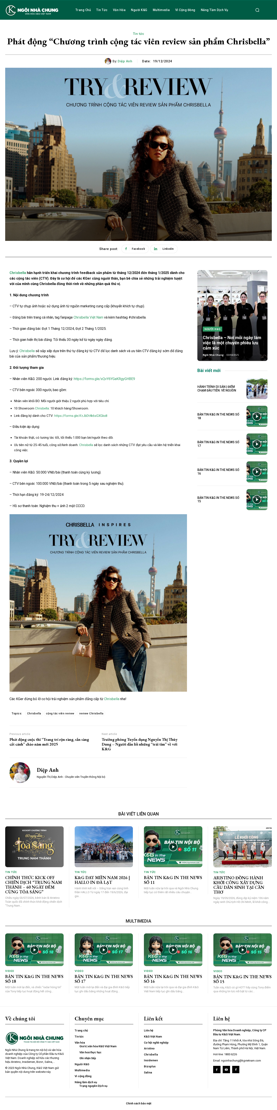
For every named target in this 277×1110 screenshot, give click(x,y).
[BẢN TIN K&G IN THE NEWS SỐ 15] (256, 499)
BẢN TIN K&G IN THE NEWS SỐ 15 (218, 499)
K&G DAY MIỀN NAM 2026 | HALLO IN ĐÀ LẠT (102, 880)
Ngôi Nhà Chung (213, 354)
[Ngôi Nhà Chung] (236, 1069)
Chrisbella (18, 273)
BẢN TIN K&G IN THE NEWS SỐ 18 (34, 979)
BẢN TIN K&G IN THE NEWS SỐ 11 (173, 880)
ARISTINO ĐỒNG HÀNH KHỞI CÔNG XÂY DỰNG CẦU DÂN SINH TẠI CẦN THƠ (238, 885)
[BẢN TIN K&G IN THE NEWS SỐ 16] (256, 471)
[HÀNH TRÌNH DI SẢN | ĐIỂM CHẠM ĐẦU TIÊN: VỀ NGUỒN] (256, 388)
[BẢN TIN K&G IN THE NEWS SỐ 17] (256, 443)
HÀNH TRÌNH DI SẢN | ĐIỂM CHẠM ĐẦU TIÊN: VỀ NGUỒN (216, 388)
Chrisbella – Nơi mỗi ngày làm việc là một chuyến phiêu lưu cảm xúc (232, 343)
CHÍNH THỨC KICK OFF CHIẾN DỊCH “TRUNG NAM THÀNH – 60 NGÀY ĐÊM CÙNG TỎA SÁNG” (33, 885)
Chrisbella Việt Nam (88, 317)
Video (9, 971)
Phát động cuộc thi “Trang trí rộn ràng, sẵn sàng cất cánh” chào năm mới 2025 (49, 741)
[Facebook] (217, 1069)
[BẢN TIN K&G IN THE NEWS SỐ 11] (173, 846)
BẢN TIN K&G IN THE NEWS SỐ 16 (173, 979)
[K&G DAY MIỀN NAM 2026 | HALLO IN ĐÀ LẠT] (104, 846)
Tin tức (138, 34)
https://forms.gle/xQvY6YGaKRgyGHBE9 (104, 379)
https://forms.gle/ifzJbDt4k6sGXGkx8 (80, 416)
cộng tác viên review (60, 713)
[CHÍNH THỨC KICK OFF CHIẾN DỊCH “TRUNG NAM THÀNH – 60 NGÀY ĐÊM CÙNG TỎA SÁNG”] (34, 846)
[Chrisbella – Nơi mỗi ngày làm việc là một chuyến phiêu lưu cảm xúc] (232, 315)
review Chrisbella (91, 713)
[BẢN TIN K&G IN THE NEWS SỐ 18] (256, 416)
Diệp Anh (125, 61)
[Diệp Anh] (109, 61)
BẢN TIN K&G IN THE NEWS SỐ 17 (104, 979)
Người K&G (213, 329)
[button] (257, 10)
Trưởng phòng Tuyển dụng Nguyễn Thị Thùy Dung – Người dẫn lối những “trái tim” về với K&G (139, 744)
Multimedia (138, 921)
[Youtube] (226, 1069)
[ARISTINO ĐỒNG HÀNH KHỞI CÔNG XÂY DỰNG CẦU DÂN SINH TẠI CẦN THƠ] (242, 846)
